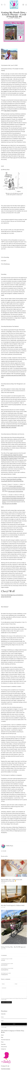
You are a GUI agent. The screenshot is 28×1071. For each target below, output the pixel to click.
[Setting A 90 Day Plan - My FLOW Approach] (14, 927)
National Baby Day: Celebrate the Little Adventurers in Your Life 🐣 (11, 880)
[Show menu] (1, 5)
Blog (2, 1037)
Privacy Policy (21, 998)
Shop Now (3, 1044)
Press (2, 1042)
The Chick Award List (5, 1039)
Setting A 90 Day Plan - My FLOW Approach (13, 947)
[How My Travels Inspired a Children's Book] (14, 894)
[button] (4, 5)
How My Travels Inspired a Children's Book (12, 905)
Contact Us (3, 1049)
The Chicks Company (5, 1068)
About (2, 1035)
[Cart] (26, 5)
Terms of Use (4, 1046)
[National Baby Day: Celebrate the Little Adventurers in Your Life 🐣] (14, 868)
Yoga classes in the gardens (10, 110)
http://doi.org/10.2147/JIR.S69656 (9, 503)
